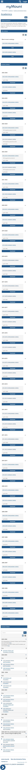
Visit (17, 47)
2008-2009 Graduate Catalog (9, 526)
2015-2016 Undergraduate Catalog (10, 336)
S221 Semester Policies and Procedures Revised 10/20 (8, 746)
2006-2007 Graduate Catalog (9, 577)
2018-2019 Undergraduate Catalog (10, 260)
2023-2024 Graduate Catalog (9, 139)
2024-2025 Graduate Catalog (9, 112)
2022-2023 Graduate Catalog (9, 167)
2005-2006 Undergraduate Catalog (10, 612)
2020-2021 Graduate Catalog (9, 219)
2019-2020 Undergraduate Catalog (10, 234)
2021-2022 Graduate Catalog (9, 194)
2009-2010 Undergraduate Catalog (10, 490)
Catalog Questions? (5, 20)
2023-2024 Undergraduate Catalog (10, 127)
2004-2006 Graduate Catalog (9, 602)
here (9, 645)
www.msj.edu (5, 759)
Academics (10, 10)
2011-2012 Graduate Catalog (9, 449)
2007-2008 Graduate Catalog (9, 551)
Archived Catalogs (5, 64)
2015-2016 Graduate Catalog (9, 347)
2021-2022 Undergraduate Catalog (10, 183)
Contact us (4, 761)
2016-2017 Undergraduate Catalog (10, 311)
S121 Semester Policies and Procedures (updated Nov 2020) (9, 740)
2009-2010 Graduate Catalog (9, 500)
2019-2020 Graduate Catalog (9, 245)
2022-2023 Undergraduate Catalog (10, 155)
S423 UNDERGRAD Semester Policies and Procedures (8, 705)
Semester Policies (5, 626)
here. (10, 643)
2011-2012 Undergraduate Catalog (10, 439)
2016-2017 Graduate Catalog (9, 321)
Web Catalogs (4, 31)
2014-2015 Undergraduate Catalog (10, 362)
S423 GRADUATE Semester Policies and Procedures (8, 710)
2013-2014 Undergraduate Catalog (10, 388)
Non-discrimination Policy (18, 759)
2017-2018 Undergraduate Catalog (10, 285)
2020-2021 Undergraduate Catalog (10, 209)
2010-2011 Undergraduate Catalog (10, 464)
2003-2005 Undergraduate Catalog (10, 592)
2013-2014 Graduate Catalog (9, 398)
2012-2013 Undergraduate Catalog (10, 413)
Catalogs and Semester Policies (20, 10)
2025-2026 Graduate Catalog (9, 52)
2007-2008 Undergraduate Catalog (10, 541)
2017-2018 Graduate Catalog (9, 296)
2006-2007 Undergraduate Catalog (10, 566)
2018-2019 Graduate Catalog (9, 270)
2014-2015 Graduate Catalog (9, 372)
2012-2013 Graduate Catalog (9, 423)
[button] (24, 632)
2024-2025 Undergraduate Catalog (10, 102)
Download (16, 82)
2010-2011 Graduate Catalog (9, 474)
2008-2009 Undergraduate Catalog (10, 515)
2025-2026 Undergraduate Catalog (10, 43)
